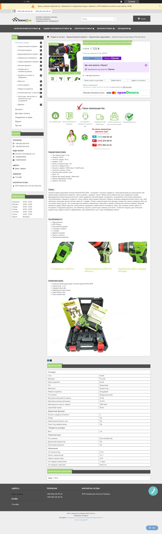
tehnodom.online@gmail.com (25, 154)
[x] (51, 361)
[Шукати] (114, 19)
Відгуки (18, 121)
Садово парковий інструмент (56, 28)
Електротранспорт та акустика (29, 93)
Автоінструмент (23, 85)
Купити (92, 58)
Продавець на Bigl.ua (81, 515)
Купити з (107, 58)
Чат (153, 528)
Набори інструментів (25, 89)
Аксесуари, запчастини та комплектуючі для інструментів (27, 99)
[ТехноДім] (22, 19)
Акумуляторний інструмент (26, 28)
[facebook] (48, 361)
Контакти (19, 109)
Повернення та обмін (23, 117)
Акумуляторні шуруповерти (99, 37)
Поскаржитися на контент (75, 518)
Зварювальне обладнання (27, 58)
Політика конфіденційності (94, 518)
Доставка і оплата (22, 113)
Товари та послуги (58, 37)
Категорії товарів (22, 43)
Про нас (18, 125)
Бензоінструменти (24, 65)
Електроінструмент (83, 28)
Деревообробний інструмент (28, 54)
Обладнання (123, 28)
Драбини (21, 104)
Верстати (21, 81)
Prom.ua (92, 513)
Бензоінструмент (105, 28)
